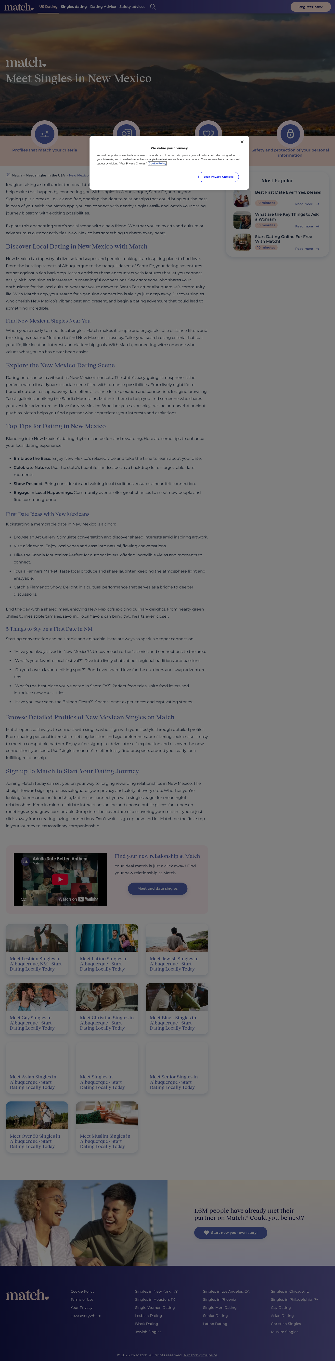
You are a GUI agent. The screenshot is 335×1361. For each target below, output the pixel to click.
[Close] (242, 142)
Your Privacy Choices (218, 176)
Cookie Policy (157, 163)
